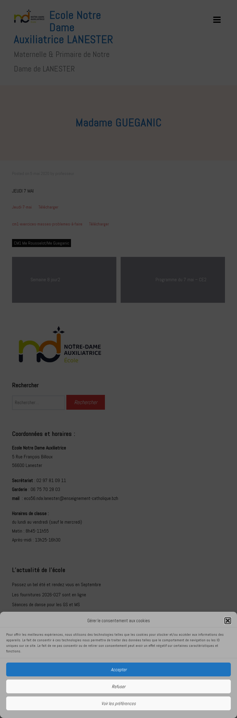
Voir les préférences (118, 703)
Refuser (118, 686)
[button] (228, 621)
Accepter (119, 669)
